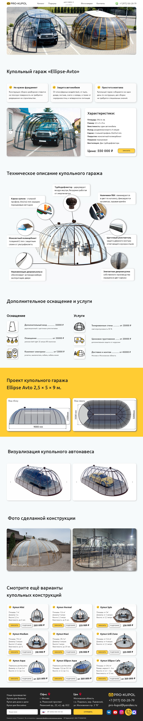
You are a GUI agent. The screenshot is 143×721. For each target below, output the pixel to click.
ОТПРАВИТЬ (88, 712)
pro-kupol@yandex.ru (123, 705)
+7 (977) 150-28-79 (122, 700)
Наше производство (16, 695)
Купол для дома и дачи (17, 701)
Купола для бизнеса (16, 698)
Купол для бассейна (16, 705)
